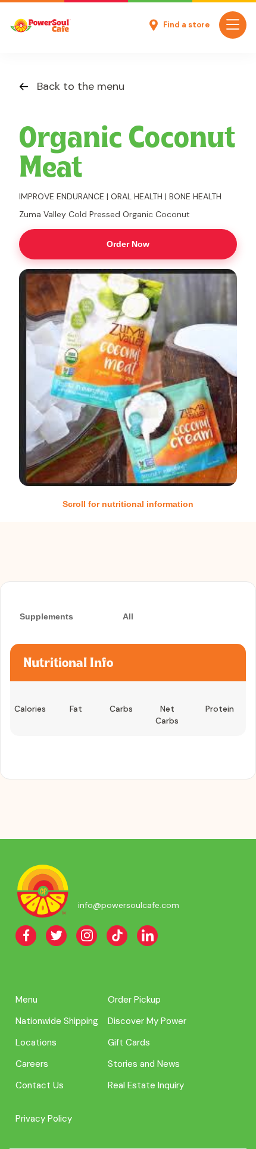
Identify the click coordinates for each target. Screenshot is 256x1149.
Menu (26, 1000)
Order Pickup (134, 1000)
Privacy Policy (43, 1119)
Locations (36, 1042)
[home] (40, 25)
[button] (232, 25)
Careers (31, 1064)
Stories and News (144, 1064)
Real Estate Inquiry (146, 1085)
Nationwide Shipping (56, 1021)
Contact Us (39, 1085)
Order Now (128, 244)
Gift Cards (129, 1042)
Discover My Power (147, 1021)
